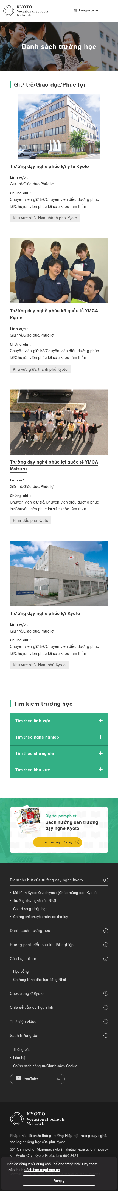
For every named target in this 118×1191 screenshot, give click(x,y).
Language (88, 12)
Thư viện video (23, 1021)
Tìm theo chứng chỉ (34, 753)
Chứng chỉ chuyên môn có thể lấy (40, 916)
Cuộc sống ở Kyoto (27, 993)
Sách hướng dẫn (25, 1035)
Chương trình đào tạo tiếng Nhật (39, 979)
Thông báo (22, 1049)
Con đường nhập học (30, 908)
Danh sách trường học (30, 930)
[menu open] (108, 11)
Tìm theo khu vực (32, 769)
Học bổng (21, 971)
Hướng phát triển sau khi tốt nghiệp (42, 944)
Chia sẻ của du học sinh (31, 1007)
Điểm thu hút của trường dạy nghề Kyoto (46, 880)
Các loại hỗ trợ (23, 958)
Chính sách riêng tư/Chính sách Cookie (45, 1065)
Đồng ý (59, 1180)
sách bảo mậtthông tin (42, 1169)
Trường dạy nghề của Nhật (35, 900)
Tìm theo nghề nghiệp (37, 737)
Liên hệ (19, 1057)
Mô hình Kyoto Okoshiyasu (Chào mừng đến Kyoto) (55, 892)
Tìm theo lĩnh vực (32, 720)
